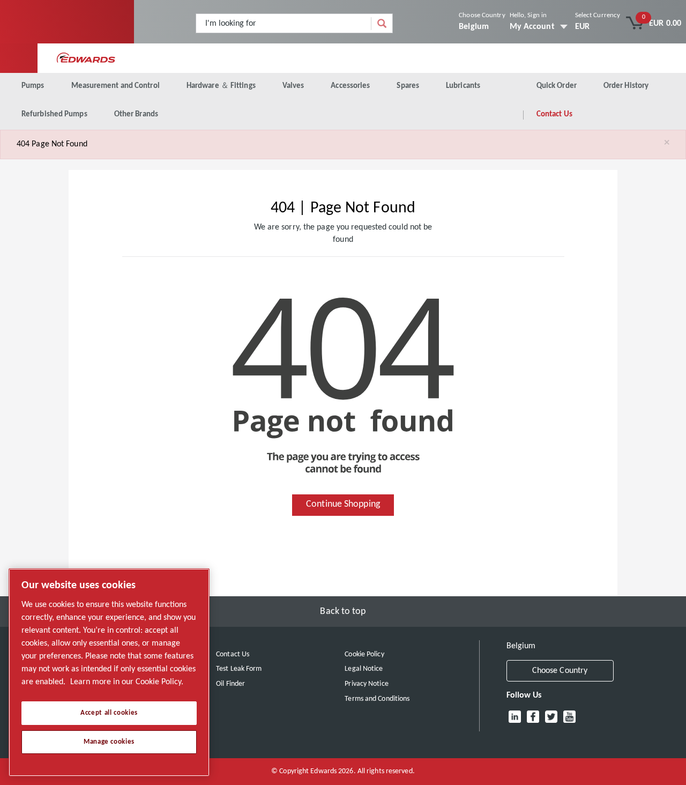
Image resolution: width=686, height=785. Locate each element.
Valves (293, 86)
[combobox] (283, 23)
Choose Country (482, 15)
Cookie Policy (364, 654)
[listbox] (598, 27)
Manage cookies (109, 741)
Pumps (32, 86)
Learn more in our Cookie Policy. (126, 682)
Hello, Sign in (528, 15)
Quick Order (556, 86)
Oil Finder (230, 684)
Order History (625, 86)
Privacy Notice (366, 684)
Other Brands (136, 114)
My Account (532, 27)
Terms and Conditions (377, 699)
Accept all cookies (109, 712)
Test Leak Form (239, 669)
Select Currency (598, 15)
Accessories (350, 86)
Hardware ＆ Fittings (221, 86)
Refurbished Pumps (54, 114)
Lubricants (463, 86)
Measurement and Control (115, 86)
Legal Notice (364, 669)
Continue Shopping (343, 504)
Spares (408, 86)
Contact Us (554, 114)
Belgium (474, 27)
